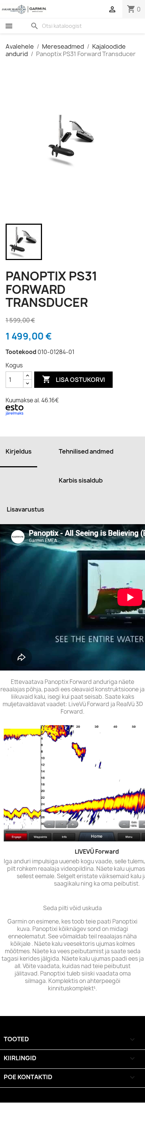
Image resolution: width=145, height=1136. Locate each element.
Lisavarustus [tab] (25, 509)
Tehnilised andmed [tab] (86, 451)
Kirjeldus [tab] (19, 451)
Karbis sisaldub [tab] (81, 480)
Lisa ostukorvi (73, 379)
